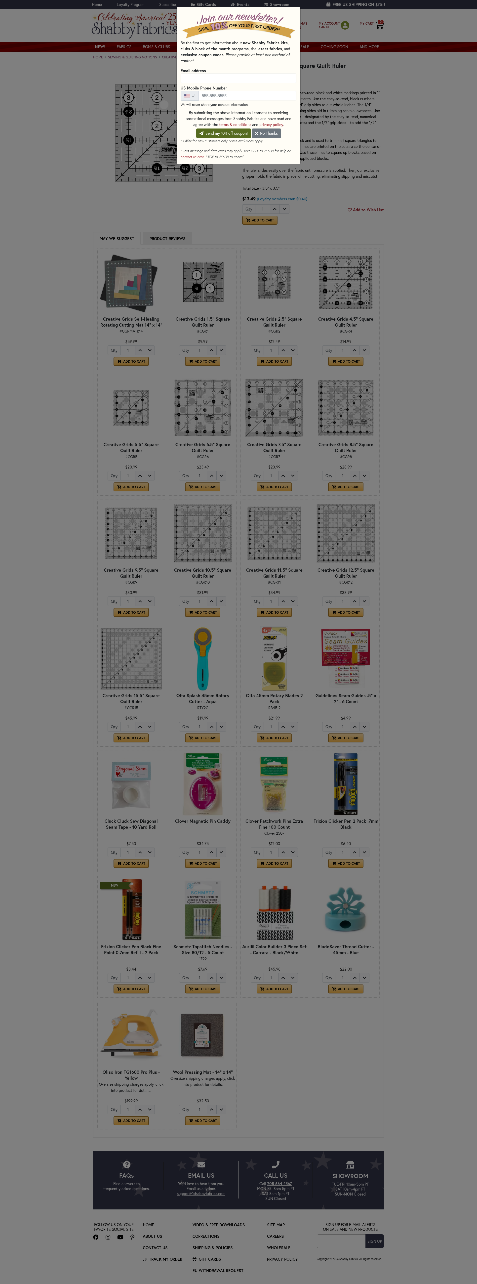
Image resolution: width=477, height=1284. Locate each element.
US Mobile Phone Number (205, 87)
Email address (193, 70)
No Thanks (268, 133)
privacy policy (271, 124)
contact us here (192, 157)
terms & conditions (235, 124)
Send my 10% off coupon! (226, 133)
